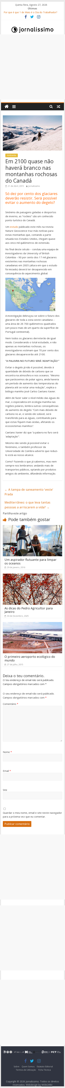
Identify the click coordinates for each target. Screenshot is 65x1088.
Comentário (10, 704)
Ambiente (11, 155)
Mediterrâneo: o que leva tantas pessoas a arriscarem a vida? (27, 504)
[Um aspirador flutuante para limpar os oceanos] (32, 527)
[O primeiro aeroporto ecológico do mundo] (32, 624)
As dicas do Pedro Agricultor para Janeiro (28, 610)
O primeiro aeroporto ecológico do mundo (29, 658)
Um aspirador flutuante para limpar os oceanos (30, 561)
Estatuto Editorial (45, 1066)
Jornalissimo (34, 186)
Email (7, 770)
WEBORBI (47, 1084)
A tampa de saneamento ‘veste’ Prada (28, 491)
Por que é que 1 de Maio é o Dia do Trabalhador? (30, 12)
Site (5, 790)
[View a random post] (58, 106)
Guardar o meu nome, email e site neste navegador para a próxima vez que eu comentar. (32, 814)
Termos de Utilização (26, 1069)
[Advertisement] (32, 67)
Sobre (16, 1066)
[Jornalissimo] (6, 106)
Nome (7, 752)
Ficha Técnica (44, 1069)
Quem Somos (28, 1066)
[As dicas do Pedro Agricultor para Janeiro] (32, 575)
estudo (14, 226)
